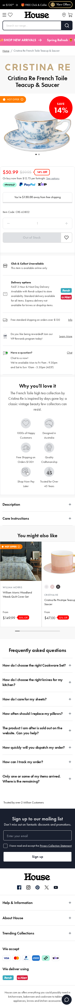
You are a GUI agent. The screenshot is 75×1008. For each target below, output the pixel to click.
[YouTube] (56, 887)
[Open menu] (4, 15)
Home (5, 51)
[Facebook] (19, 887)
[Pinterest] (37, 887)
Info (70, 320)
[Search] (66, 25)
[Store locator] (64, 15)
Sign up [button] (37, 857)
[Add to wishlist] (36, 546)
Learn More (65, 336)
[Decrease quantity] (17, 223)
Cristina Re (51, 594)
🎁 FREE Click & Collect (27, 5)
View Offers (60, 4)
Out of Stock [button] (32, 237)
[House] (37, 15)
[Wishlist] (10, 15)
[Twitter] (47, 887)
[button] (66, 237)
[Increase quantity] (58, 223)
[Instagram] (28, 887)
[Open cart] (70, 15)
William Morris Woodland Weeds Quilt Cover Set (17, 594)
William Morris (12, 587)
